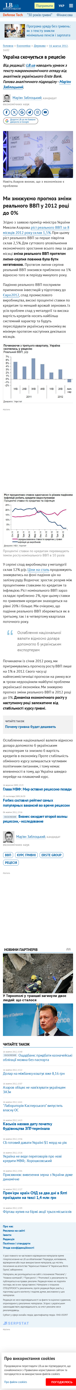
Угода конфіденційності (18, 1247)
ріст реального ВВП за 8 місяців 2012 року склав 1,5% (36, 230)
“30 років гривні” (39, 15)
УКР (61, 6)
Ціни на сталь (38, 569)
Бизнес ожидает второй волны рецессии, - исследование (35, 819)
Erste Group (51, 855)
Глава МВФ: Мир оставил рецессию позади (37, 789)
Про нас (8, 1226)
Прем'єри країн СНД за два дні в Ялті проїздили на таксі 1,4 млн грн (35, 1195)
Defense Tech (13, 15)
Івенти (7, 1235)
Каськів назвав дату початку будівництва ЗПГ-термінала (27, 1126)
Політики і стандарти (16, 1243)
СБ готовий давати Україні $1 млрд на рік (35, 1142)
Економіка (23, 46)
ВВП (8, 855)
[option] (38, 30)
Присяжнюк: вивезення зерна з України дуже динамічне (38, 1177)
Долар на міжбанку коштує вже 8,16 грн (34, 1073)
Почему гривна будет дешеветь (30, 726)
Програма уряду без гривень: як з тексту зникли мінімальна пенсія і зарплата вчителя (48, 33)
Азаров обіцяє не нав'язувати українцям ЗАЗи (34, 1089)
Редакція (8, 1239)
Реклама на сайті (14, 1230)
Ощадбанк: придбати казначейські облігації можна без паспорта (37, 1057)
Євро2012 (11, 295)
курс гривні (26, 855)
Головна (8, 46)
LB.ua (30, 65)
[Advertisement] (38, 450)
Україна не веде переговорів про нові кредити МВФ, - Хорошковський (32, 1158)
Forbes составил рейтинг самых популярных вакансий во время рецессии (36, 803)
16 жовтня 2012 (58, 46)
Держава (40, 46)
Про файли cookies (15, 1382)
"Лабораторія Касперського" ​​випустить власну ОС (32, 1107)
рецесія (11, 863)
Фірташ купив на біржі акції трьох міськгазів (37, 1211)
